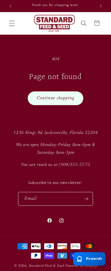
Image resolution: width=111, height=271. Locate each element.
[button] (11, 23)
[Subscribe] (86, 199)
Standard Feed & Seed (46, 266)
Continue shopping (56, 98)
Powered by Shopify (81, 266)
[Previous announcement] (10, 6)
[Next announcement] (101, 6)
